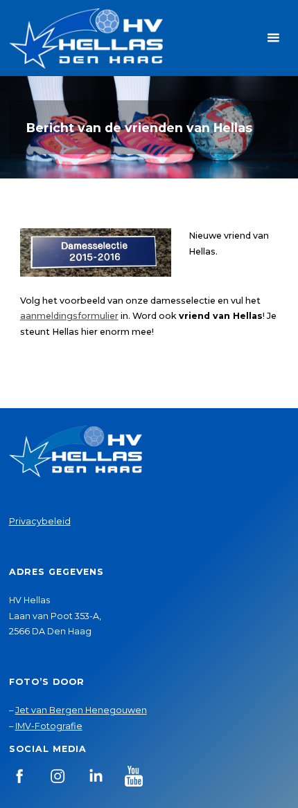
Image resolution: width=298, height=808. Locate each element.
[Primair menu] (273, 38)
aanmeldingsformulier (69, 316)
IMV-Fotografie (48, 726)
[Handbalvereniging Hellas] (86, 38)
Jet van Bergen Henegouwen (81, 710)
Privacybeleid (40, 521)
